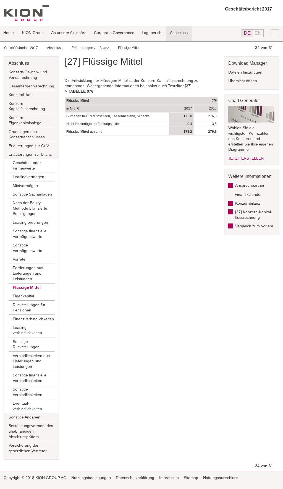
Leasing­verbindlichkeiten (27, 330)
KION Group (33, 32)
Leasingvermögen (28, 177)
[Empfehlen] (270, 478)
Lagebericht (152, 32)
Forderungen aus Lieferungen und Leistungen (28, 273)
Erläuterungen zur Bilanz (90, 48)
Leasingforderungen (30, 222)
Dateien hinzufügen (245, 72)
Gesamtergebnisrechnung (31, 86)
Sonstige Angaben (24, 417)
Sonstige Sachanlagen (32, 194)
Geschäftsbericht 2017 (248, 9)
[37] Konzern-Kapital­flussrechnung (253, 215)
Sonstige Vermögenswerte (27, 248)
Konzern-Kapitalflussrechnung (27, 106)
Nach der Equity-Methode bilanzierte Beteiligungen (30, 208)
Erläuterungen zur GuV (29, 146)
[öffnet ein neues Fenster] (277, 478)
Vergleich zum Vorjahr (254, 226)
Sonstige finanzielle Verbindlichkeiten (29, 378)
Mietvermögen (25, 185)
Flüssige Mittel (129, 48)
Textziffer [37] (180, 86)
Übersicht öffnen (242, 81)
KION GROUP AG (26, 13)
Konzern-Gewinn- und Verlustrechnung (28, 75)
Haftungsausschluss (220, 477)
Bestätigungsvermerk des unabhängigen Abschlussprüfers (31, 431)
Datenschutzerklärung (135, 477)
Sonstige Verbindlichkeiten (27, 392)
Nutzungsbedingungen (91, 477)
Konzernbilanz (21, 94)
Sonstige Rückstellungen (26, 344)
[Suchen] (275, 33)
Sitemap (191, 477)
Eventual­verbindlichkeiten (27, 406)
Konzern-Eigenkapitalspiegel (25, 120)
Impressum (169, 477)
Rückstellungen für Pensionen (29, 308)
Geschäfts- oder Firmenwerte (27, 165)
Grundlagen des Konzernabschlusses (27, 134)
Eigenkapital (23, 296)
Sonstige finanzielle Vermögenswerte (29, 234)
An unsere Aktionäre (69, 32)
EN (258, 33)
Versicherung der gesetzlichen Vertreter (28, 448)
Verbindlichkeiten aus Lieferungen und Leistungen (31, 361)
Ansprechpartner (249, 185)
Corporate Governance (114, 32)
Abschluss (179, 32)
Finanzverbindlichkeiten (33, 319)
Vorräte (19, 259)
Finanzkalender (248, 194)
